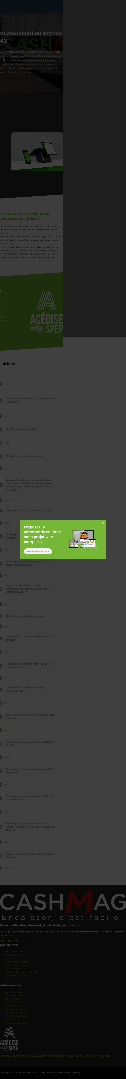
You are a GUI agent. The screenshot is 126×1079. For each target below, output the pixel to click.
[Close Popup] (103, 523)
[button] (38, 551)
